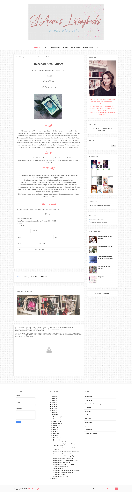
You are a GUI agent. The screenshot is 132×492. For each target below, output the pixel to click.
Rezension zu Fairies (59, 474)
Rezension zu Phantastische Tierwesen (66, 452)
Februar (55, 438)
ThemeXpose (106, 489)
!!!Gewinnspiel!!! (58, 468)
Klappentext (89, 422)
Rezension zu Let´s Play (60, 476)
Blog (47, 48)
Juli (54, 427)
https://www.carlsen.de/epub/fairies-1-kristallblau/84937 (36, 221)
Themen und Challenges (72, 48)
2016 (53, 478)
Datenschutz (88, 48)
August (55, 425)
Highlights (88, 430)
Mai (54, 431)
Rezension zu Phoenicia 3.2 (61, 454)
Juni (54, 429)
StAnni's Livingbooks (35, 489)
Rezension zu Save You (105, 246)
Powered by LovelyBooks (99, 206)
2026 (53, 396)
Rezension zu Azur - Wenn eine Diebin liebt (67, 470)
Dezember (56, 417)
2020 (53, 408)
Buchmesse (88, 415)
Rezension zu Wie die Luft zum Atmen (65, 460)
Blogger (106, 293)
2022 (53, 404)
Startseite (38, 48)
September (57, 423)
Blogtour (101, 277)
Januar (55, 440)
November (56, 419)
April (54, 433)
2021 (53, 406)
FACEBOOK (96, 128)
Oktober (56, 421)
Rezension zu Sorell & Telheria (63, 472)
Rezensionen (55, 48)
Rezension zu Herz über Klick (62, 442)
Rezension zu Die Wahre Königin (63, 458)
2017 (53, 415)
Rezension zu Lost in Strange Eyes (64, 456)
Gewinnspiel (89, 400)
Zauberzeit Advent (91, 433)
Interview (88, 418)
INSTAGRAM (107, 128)
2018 (53, 413)
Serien (87, 426)
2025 (53, 398)
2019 (53, 410)
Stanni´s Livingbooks (40, 277)
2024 (53, 400)
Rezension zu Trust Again (61, 462)
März (55, 435)
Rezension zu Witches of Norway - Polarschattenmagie (64, 465)
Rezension (88, 396)
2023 (53, 402)
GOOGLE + (102, 131)
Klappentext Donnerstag (93, 404)
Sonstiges (88, 407)
